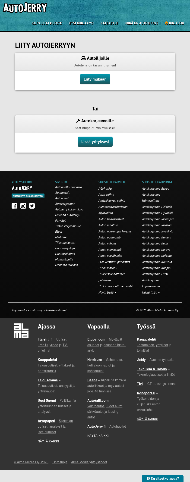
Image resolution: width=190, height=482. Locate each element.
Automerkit (62, 193)
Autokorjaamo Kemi (155, 243)
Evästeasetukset (56, 310)
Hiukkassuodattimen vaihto (116, 286)
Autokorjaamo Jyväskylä (157, 231)
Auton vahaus (107, 243)
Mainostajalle (64, 259)
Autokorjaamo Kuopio (156, 268)
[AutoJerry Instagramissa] (24, 207)
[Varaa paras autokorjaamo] (22, 188)
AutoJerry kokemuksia (69, 209)
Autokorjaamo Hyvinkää (157, 213)
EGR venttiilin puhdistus (114, 262)
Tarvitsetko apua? (164, 478)
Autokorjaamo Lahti (155, 274)
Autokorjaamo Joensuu (156, 225)
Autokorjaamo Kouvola (157, 262)
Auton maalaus (108, 225)
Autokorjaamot (64, 204)
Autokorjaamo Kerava (156, 249)
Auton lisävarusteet (111, 219)
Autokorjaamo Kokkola (157, 256)
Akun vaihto (106, 194)
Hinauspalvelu (107, 268)
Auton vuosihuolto (110, 256)
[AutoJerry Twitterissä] (33, 207)
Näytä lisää (106, 292)
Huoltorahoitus (65, 254)
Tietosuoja (36, 310)
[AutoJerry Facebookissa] (15, 207)
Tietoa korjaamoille (68, 226)
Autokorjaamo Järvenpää (158, 219)
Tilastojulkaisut (65, 243)
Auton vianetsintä (109, 249)
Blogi (58, 231)
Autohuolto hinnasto (68, 187)
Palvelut (60, 220)
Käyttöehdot (20, 310)
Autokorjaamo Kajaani (156, 237)
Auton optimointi (109, 237)
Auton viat (62, 198)
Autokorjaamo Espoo (155, 188)
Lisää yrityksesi (95, 141)
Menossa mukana (66, 265)
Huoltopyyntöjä (65, 248)
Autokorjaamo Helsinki (157, 207)
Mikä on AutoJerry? (141, 23)
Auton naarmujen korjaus (114, 231)
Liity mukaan (95, 79)
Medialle (60, 237)
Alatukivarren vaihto (111, 200)
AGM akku (105, 188)
